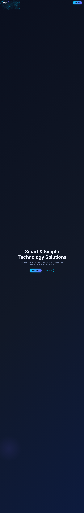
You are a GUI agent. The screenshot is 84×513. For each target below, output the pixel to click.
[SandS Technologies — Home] (7, 2)
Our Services (48, 270)
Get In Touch (77, 2)
